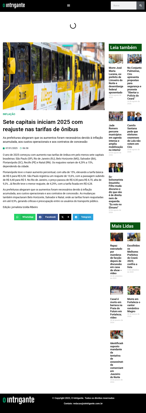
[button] (68, 5)
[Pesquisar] (140, 5)
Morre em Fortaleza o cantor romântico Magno (133, 305)
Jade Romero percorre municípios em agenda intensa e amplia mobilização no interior (116, 138)
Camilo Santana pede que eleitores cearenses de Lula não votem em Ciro (134, 136)
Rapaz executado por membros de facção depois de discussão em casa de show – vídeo (116, 259)
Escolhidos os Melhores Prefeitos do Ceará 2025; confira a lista (133, 256)
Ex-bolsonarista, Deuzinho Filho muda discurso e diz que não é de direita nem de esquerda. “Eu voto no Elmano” (116, 192)
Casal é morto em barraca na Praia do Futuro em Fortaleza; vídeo (116, 308)
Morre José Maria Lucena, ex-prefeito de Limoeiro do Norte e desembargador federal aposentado (118, 80)
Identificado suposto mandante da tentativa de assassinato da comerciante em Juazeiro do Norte (117, 360)
